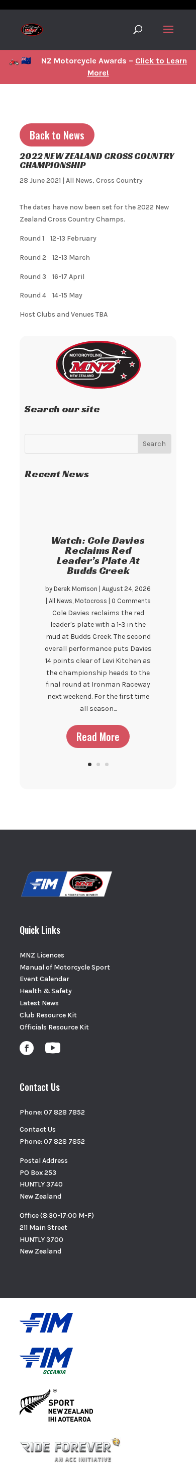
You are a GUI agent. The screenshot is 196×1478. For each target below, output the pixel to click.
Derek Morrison (75, 589)
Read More (98, 736)
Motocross (91, 601)
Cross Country (119, 180)
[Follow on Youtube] (53, 1048)
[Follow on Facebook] (27, 1048)
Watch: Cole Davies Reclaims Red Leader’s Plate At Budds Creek (98, 555)
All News (79, 180)
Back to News (57, 134)
